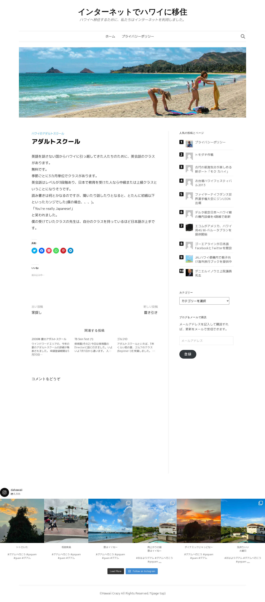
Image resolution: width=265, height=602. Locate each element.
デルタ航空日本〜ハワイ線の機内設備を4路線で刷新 (213, 214)
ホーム (110, 36)
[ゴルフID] (138, 345)
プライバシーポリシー (138, 36)
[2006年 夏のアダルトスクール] (53, 346)
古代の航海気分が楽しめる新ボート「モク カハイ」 (213, 169)
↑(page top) (157, 593)
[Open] (22, 521)
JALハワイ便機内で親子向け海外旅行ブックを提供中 (213, 259)
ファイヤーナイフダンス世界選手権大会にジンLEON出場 (213, 198)
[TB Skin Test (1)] (95, 345)
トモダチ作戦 (204, 155)
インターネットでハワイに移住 (132, 11)
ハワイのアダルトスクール (48, 133)
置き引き (151, 312)
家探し (37, 312)
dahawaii (22, 502)
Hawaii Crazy (111, 593)
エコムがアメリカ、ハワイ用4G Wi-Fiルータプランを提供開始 (213, 230)
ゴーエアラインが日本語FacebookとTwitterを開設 (213, 246)
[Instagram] (40, 538)
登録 (187, 354)
